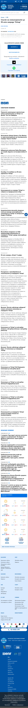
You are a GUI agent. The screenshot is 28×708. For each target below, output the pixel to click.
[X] (20, 624)
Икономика (18, 574)
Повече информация (18, 705)
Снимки (17, 597)
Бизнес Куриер (18, 580)
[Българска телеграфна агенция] (4, 640)
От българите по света (6, 600)
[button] (15, 1)
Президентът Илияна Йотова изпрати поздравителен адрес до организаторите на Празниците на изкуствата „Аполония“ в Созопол (13, 478)
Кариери (10, 670)
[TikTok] (5, 626)
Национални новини (5, 560)
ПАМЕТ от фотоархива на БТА (21, 608)
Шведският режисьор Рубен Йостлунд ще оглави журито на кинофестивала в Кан (14, 151)
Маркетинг (10, 679)
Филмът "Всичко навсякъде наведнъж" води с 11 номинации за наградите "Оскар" (13, 348)
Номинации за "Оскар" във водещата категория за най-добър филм (13, 367)
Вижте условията (14, 58)
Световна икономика (20, 577)
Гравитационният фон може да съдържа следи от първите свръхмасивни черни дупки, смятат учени (12, 457)
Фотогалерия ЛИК (19, 604)
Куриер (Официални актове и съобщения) (6, 568)
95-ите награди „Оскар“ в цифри (11, 255)
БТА (9, 657)
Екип (9, 685)
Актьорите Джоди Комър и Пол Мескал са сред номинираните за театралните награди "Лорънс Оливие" (14, 137)
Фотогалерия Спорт (19, 606)
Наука (2, 589)
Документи (10, 668)
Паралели (17, 562)
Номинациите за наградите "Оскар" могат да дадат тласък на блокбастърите (12, 413)
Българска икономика (20, 579)
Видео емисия (4, 616)
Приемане (7, 705)
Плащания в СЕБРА (12, 689)
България (3, 557)
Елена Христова (4, 26)
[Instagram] (8, 624)
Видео (2, 613)
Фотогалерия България (20, 600)
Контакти (10, 687)
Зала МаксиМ (11, 681)
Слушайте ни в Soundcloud (14, 64)
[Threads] (12, 624)
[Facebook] (4, 624)
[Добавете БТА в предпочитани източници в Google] (23, 626)
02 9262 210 (15, 630)
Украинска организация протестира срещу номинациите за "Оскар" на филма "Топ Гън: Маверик (12, 113)
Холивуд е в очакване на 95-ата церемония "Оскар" (11, 172)
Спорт (16, 584)
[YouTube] (16, 624)
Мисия (9, 665)
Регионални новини (5, 562)
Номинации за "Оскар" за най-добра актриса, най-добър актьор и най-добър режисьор (14, 328)
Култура (3, 588)
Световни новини (19, 560)
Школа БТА (10, 672)
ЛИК (7, 17)
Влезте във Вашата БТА (14, 52)
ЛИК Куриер (3, 593)
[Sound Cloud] (17, 626)
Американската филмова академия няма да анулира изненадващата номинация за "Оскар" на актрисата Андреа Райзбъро (12, 213)
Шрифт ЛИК (10, 678)
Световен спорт (19, 588)
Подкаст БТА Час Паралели (7, 618)
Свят (16, 557)
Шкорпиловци (11, 674)
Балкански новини (5, 577)
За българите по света (6, 602)
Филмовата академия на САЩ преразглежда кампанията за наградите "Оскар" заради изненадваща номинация (13, 234)
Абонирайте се (14, 46)
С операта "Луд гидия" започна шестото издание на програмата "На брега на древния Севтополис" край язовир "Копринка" (14, 437)
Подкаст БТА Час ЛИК (6, 619)
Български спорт (19, 589)
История (10, 666)
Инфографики (18, 613)
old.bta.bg (10, 691)
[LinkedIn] (24, 624)
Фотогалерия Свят (19, 602)
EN (18, 1)
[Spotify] (11, 626)
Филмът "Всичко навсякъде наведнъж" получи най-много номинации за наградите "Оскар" (13, 309)
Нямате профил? (23, 8)
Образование (4, 591)
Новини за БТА (11, 663)
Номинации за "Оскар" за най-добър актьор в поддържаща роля (12, 382)
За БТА (9, 659)
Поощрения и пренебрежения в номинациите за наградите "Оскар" (12, 272)
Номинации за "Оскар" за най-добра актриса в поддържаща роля (12, 397)
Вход (24, 7)
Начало (2, 17)
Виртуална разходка (12, 661)
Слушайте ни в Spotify (14, 70)
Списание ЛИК (11, 683)
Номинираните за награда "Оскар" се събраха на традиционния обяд (12, 191)
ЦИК (2, 570)
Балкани (3, 574)
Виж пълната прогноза (8, 546)
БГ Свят (3, 597)
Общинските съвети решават (5, 565)
